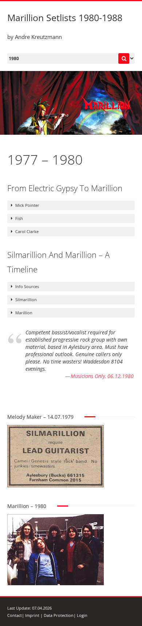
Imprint (32, 615)
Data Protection (59, 615)
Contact (14, 615)
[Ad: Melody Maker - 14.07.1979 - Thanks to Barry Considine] (55, 428)
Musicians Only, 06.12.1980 (102, 376)
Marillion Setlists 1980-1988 (64, 17)
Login (82, 615)
